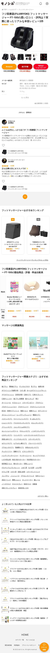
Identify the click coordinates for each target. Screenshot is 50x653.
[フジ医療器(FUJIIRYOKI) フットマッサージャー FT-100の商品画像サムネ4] (28, 57)
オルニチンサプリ (37, 423)
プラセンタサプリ (8, 447)
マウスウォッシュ (8, 394)
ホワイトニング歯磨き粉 (10, 390)
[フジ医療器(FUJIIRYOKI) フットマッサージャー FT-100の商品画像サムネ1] (5, 57)
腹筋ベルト (24, 411)
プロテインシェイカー (9, 407)
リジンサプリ (18, 435)
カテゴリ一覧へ (43, 496)
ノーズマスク (6, 484)
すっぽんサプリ (35, 419)
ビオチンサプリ (7, 435)
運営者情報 (8, 645)
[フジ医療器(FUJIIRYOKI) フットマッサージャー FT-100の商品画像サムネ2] (12, 57)
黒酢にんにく (16, 480)
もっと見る (25, 97)
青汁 (36, 399)
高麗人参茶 (21, 472)
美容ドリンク (6, 480)
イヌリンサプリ (7, 419)
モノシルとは (30, 640)
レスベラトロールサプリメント (34, 435)
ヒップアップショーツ (24, 415)
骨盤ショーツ (28, 464)
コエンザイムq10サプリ (21, 427)
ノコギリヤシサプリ (38, 431)
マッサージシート (26, 455)
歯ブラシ (5, 386)
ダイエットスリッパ (8, 415)
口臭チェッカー (7, 399)
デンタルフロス (24, 386)
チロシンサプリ (25, 431)
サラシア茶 (5, 472)
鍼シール (37, 480)
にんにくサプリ (7, 423)
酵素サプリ (36, 415)
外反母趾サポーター (33, 459)
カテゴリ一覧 (19, 640)
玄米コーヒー (40, 476)
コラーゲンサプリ (34, 439)
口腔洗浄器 (19, 394)
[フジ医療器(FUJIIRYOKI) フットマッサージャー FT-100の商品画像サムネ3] (20, 57)
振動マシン (33, 411)
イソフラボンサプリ (20, 439)
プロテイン (39, 403)
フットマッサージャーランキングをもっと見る (32, 260)
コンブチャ (5, 476)
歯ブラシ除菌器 (18, 399)
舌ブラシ (34, 386)
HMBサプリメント (13, 411)
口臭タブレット (37, 394)
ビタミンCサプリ (28, 451)
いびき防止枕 (6, 459)
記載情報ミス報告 (42, 103)
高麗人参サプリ (7, 439)
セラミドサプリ (7, 443)
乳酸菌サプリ (19, 447)
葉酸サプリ (17, 451)
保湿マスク (27, 484)
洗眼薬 (34, 484)
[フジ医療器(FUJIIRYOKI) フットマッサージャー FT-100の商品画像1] (22, 38)
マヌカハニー (16, 403)
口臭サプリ (27, 394)
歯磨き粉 (41, 386)
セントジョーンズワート (10, 431)
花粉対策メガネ (23, 488)
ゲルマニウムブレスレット (11, 468)
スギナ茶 (13, 472)
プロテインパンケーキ (37, 407)
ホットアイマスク (39, 455)
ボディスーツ (42, 411)
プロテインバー (23, 407)
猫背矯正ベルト (7, 464)
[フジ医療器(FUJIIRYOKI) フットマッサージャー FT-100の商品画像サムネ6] (43, 57)
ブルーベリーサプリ (35, 443)
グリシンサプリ (7, 427)
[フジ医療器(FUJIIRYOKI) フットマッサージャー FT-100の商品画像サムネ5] (35, 57)
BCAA (4, 411)
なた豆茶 (31, 468)
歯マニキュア (29, 399)
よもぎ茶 (38, 468)
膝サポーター (18, 464)
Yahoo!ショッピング (41, 67)
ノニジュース (15, 476)
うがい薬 (23, 390)
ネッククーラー (27, 480)
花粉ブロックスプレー (9, 488)
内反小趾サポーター (19, 459)
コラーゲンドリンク (33, 472)
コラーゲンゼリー (28, 403)
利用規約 (17, 645)
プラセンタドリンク (27, 476)
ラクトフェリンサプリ (21, 419)
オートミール (6, 403)
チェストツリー (7, 451)
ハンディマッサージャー (10, 455)
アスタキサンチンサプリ (21, 423)
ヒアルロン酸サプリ (20, 443)
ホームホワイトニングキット (36, 390)
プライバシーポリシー (29, 645)
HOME (25, 634)
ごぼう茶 (24, 468)
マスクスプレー (17, 484)
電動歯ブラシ (13, 386)
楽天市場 (25, 67)
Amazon (9, 67)
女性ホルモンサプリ (32, 447)
